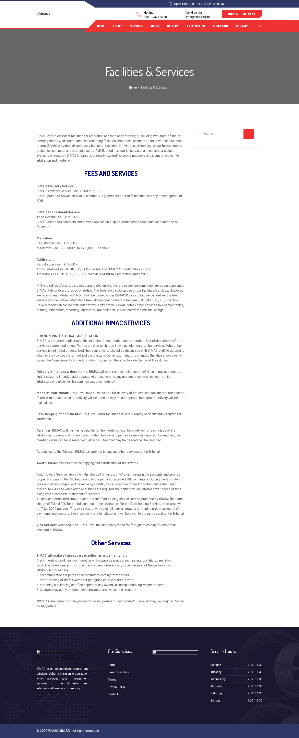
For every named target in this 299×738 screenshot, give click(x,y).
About (117, 26)
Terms (112, 679)
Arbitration (196, 26)
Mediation (220, 26)
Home (101, 26)
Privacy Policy (116, 686)
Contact (242, 26)
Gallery (173, 26)
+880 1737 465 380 (156, 17)
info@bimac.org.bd (198, 17)
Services (136, 26)
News (155, 26)
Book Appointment (242, 14)
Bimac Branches (118, 672)
